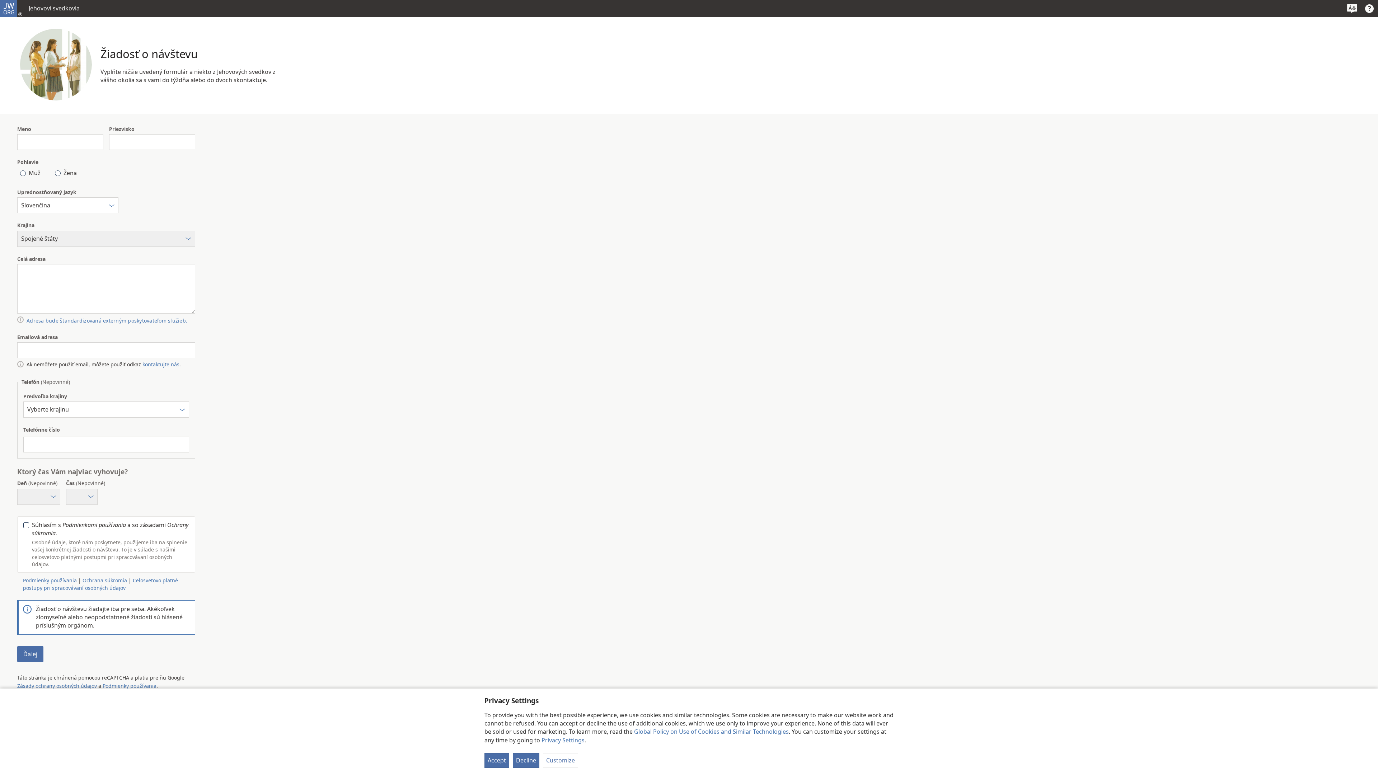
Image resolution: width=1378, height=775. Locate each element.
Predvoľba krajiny (45, 396)
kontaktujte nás (160, 364)
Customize (560, 760)
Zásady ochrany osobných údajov (57, 685)
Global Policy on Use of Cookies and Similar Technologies (711, 732)
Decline (526, 760)
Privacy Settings (563, 740)
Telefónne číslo (41, 429)
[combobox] (67, 205)
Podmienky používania (129, 685)
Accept (497, 760)
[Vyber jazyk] (1352, 8)
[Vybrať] (111, 206)
